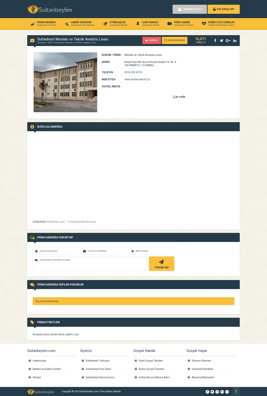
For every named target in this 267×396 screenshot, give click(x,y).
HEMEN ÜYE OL (192, 9)
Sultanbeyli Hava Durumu (100, 377)
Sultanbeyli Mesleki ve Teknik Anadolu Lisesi (75, 43)
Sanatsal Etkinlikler (202, 369)
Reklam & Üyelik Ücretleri (47, 369)
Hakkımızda (39, 360)
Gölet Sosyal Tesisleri (151, 360)
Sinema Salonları (201, 360)
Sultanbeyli (39, 221)
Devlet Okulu (57, 334)
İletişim (37, 377)
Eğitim (69, 334)
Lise (76, 334)
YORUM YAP (162, 267)
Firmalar (41, 43)
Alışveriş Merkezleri (203, 377)
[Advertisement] (128, 9)
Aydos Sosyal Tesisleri (151, 369)
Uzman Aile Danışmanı (133, 391)
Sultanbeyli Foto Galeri (98, 369)
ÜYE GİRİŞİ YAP (225, 9)
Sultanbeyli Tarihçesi (97, 360)
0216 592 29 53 (133, 72)
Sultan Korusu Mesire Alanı (154, 377)
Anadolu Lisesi (41, 334)
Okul (50, 43)
